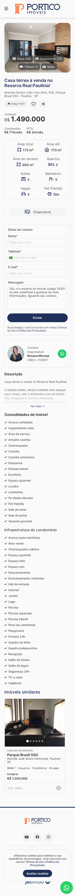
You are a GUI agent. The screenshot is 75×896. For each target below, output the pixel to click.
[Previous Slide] (7, 48)
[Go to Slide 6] (42, 741)
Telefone (14, 251)
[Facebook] (37, 837)
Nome (13, 236)
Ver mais (35, 406)
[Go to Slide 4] (36, 741)
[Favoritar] (33, 104)
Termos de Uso (34, 861)
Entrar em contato (20, 229)
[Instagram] (48, 837)
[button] (37, 48)
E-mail (13, 267)
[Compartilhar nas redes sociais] (43, 104)
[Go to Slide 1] (27, 741)
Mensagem (16, 282)
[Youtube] (26, 837)
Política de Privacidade (32, 330)
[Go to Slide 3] (33, 741)
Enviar (37, 317)
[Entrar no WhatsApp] (62, 353)
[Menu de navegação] (6, 9)
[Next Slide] (67, 48)
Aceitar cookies (37, 873)
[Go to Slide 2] (30, 741)
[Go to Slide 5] (39, 741)
